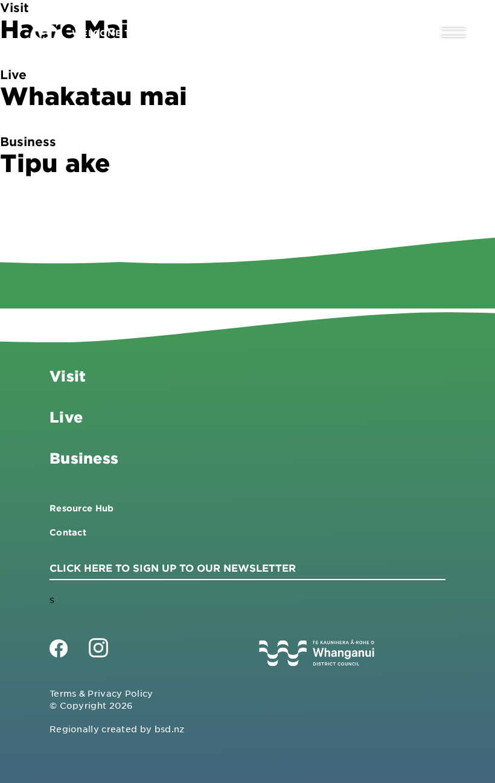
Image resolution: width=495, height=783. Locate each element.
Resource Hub (82, 508)
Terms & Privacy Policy (101, 693)
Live (66, 417)
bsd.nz (170, 728)
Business (84, 458)
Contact (68, 532)
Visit (68, 376)
